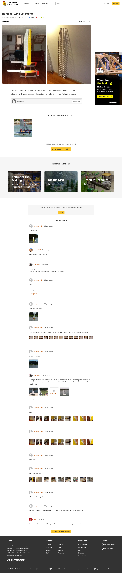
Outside (18, 18)
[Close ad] (120, 53)
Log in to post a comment (61, 531)
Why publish (82, 544)
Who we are (82, 556)
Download (76, 101)
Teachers (45, 3)
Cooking (60, 544)
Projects (26, 3)
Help (79, 550)
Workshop (49, 547)
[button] (90, 21)
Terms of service (30, 569)
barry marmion (9, 18)
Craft (47, 553)
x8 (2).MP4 (33, 294)
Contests (36, 3)
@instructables (109, 544)
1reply (32, 400)
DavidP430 (37, 250)
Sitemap (81, 553)
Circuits (48, 544)
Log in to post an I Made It (61, 149)
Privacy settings (56, 569)
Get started (82, 547)
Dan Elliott (37, 264)
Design (48, 550)
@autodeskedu (109, 549)
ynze (35, 519)
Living (60, 547)
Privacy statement (43, 569)
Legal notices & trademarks (104, 569)
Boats (25, 18)
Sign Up (115, 3)
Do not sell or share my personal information (79, 569)
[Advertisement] (108, 78)
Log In (106, 3)
